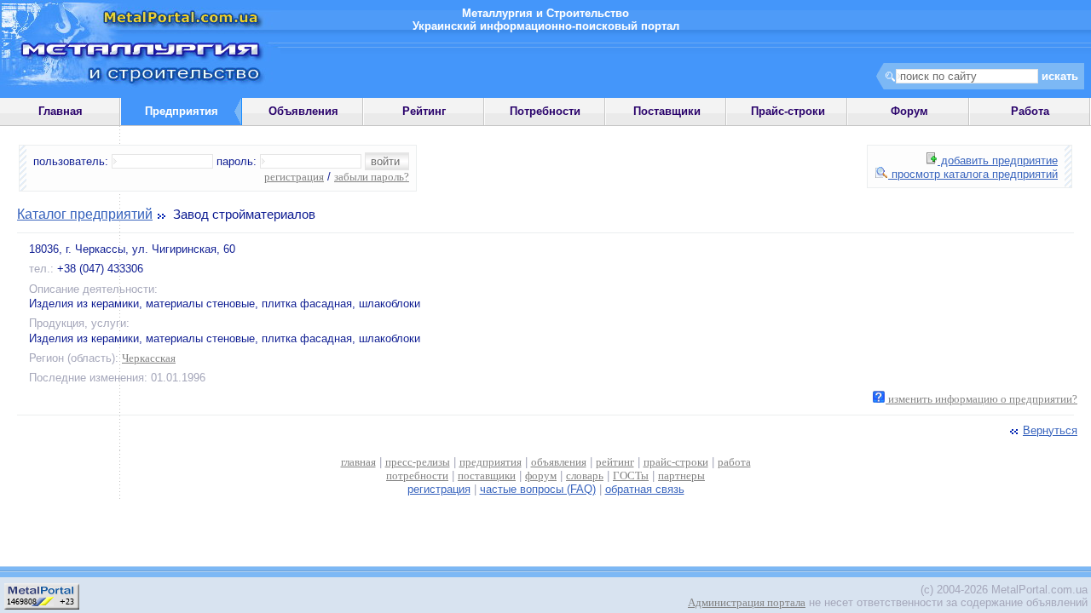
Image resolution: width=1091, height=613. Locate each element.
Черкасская (149, 358)
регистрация (294, 176)
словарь (584, 475)
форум (541, 475)
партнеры (681, 475)
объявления (558, 461)
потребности (417, 475)
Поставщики (667, 111)
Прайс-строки (788, 111)
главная (358, 461)
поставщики (487, 475)
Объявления (303, 111)
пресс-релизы (417, 461)
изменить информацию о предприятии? (981, 398)
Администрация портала (746, 602)
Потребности (545, 111)
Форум (909, 111)
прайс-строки (676, 461)
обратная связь (644, 489)
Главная (60, 111)
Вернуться (1050, 430)
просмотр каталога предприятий (973, 174)
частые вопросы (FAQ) (538, 489)
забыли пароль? (371, 176)
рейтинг (615, 461)
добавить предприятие (998, 160)
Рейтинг (424, 111)
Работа (1030, 111)
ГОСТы (631, 475)
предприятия (490, 461)
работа (734, 461)
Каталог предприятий (85, 214)
